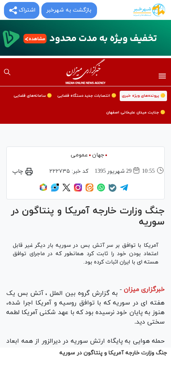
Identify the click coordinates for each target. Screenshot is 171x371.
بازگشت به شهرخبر (68, 10)
